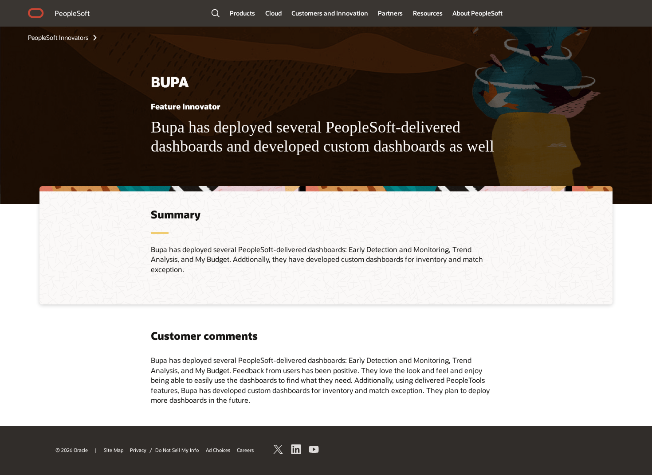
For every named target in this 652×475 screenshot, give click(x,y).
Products (242, 13)
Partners (390, 13)
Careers (245, 450)
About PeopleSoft (477, 13)
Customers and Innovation (329, 13)
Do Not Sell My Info (177, 450)
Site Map (113, 450)
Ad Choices (218, 450)
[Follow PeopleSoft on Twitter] (278, 450)
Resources (428, 13)
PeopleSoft (72, 13)
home (36, 14)
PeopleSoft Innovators (58, 37)
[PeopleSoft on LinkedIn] (296, 450)
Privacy (138, 450)
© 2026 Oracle (71, 450)
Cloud (273, 13)
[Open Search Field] (215, 13)
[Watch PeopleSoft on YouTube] (314, 450)
